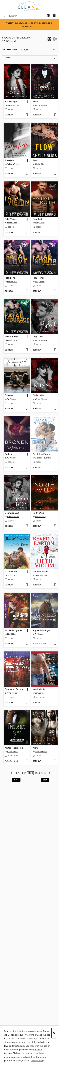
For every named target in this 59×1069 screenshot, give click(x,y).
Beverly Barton (41, 575)
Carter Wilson (12, 751)
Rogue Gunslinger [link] (41, 630)
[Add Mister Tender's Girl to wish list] (27, 761)
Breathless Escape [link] (41, 454)
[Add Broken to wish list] (27, 467)
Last (45, 780)
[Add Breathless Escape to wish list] (55, 467)
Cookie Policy (37, 1060)
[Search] (4, 15)
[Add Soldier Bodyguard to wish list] (27, 644)
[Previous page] (11, 773)
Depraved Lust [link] (12, 513)
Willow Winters (13, 105)
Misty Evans (12, 223)
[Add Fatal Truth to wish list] (55, 232)
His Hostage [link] (11, 101)
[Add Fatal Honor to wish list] (55, 291)
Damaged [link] (9, 395)
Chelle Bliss (39, 164)
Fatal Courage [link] (11, 337)
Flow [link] (35, 160)
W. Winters (11, 399)
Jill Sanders (11, 575)
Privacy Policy (30, 1034)
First (16, 780)
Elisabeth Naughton (43, 458)
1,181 (17, 773)
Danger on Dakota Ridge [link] (15, 689)
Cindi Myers (12, 693)
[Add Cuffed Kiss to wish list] (55, 409)
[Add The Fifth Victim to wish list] (55, 585)
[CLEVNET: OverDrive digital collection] (29, 6)
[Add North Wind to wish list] (55, 526)
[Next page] (49, 773)
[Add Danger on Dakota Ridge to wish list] (27, 702)
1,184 (37, 773)
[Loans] (48, 16)
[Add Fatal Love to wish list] (27, 291)
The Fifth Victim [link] (40, 571)
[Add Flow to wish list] (55, 174)
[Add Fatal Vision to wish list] (27, 232)
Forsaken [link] (9, 160)
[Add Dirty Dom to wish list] (55, 350)
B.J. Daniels (39, 634)
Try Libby (8, 23)
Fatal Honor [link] (38, 278)
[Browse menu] (54, 16)
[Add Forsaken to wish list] (27, 174)
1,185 (44, 773)
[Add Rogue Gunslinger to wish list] (55, 644)
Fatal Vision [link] (10, 219)
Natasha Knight (41, 751)
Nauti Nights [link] (39, 689)
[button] (49, 39)
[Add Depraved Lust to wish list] (27, 526)
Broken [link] (8, 454)
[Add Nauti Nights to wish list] (55, 702)
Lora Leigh (39, 693)
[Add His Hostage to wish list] (27, 115)
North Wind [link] (38, 513)
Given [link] (35, 101)
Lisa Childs (11, 634)
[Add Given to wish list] (55, 115)
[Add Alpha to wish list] (55, 761)
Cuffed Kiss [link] (38, 395)
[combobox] (24, 15)
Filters (7, 58)
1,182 (23, 773)
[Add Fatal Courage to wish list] (27, 350)
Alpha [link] (35, 748)
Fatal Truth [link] (38, 219)
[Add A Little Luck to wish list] (27, 585)
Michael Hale (40, 517)
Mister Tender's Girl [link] (14, 748)
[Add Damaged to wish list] (27, 409)
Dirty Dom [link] (38, 337)
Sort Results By (9, 49)
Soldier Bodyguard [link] (14, 630)
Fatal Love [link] (10, 278)
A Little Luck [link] (11, 571)
